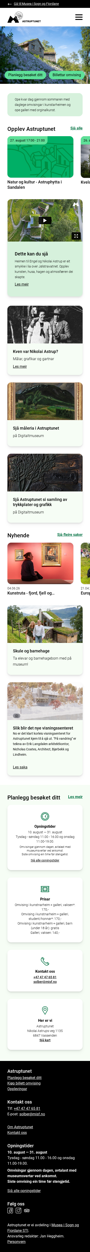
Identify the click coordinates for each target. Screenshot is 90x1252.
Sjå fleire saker (70, 534)
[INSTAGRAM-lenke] (19, 1210)
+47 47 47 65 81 (45, 977)
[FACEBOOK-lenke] (11, 1210)
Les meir (22, 284)
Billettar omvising (67, 75)
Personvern (16, 1241)
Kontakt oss (17, 1132)
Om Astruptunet (20, 1127)
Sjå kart (45, 1040)
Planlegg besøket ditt (25, 75)
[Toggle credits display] (16, 716)
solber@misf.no (45, 982)
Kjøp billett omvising (24, 1083)
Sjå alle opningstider (45, 860)
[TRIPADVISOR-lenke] (27, 1210)
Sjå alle (76, 128)
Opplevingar (17, 1089)
